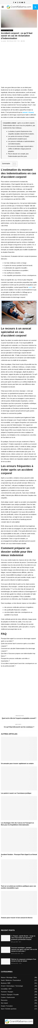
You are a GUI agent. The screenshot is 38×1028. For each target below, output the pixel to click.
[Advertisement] (19, 65)
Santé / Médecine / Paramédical (11, 980)
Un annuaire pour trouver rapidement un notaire (17, 763)
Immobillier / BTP (6, 989)
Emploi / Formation (7, 1006)
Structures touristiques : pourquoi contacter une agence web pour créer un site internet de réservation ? (24, 949)
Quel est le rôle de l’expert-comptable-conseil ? (19, 718)
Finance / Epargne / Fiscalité (10, 994)
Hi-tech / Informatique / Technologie (12, 986)
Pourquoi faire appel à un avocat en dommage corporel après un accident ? (18, 640)
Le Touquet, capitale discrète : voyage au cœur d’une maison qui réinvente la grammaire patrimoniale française (23, 937)
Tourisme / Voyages (7, 991)
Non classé (4, 1003)
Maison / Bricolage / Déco (9, 977)
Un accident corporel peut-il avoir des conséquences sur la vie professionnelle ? (19, 665)
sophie (4, 41)
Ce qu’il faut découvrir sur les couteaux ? (19, 727)
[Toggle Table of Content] (13, 163)
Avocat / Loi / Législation (7, 30)
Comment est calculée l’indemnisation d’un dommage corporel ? (18, 650)
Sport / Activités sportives (8, 1009)
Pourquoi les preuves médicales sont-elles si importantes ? (15, 660)
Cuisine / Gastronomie (8, 997)
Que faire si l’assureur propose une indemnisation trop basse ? (18, 655)
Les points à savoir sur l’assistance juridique (16, 793)
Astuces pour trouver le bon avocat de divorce (16, 917)
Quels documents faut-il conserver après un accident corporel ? (18, 645)
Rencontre (4, 1000)
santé (30, 287)
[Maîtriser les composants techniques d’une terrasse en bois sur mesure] (5, 961)
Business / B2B (5, 983)
